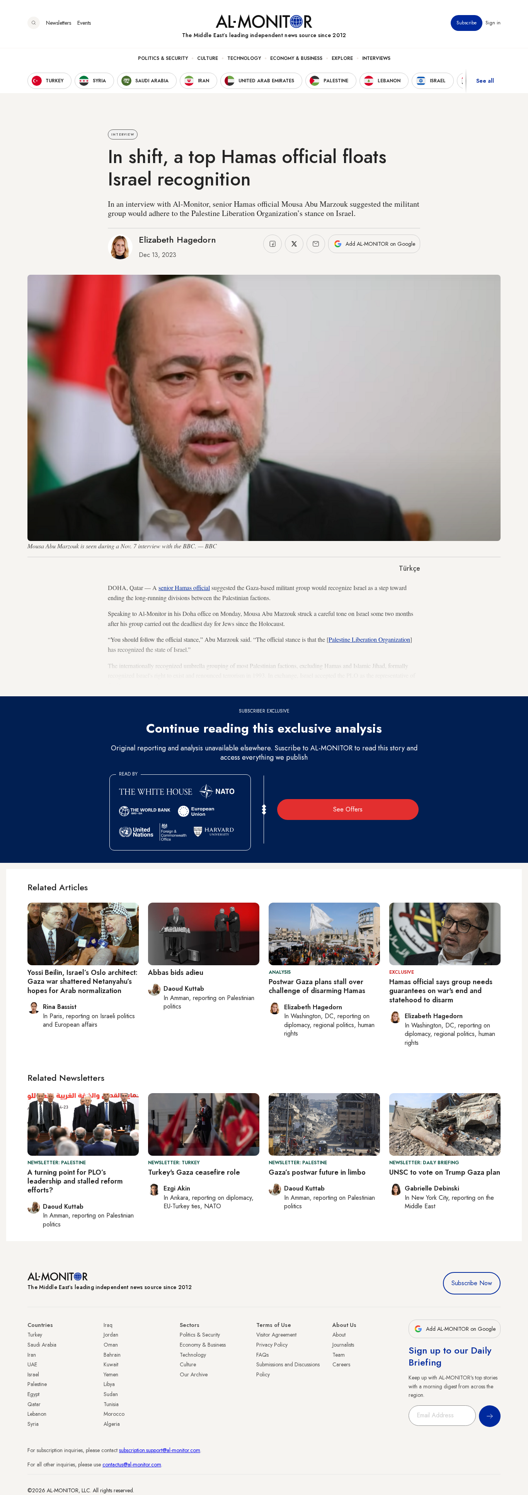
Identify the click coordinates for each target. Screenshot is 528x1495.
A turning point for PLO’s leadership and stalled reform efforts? (75, 1181)
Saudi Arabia (41, 1345)
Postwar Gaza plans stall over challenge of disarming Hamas (318, 986)
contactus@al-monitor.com (131, 1464)
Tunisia (111, 1404)
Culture (207, 58)
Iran (31, 1355)
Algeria (112, 1424)
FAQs (262, 1355)
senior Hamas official (184, 587)
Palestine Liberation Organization (369, 639)
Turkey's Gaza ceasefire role (194, 1172)
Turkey (34, 1335)
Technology (244, 58)
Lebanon (36, 1414)
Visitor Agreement (276, 1335)
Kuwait (111, 1364)
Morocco (114, 1414)
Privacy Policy (272, 1345)
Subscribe (466, 22)
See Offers (348, 809)
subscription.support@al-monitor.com (159, 1450)
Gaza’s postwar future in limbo (317, 1172)
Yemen (111, 1374)
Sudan (111, 1394)
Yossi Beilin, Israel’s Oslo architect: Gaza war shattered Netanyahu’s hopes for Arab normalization (82, 982)
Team (338, 1355)
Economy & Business (296, 58)
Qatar (34, 1404)
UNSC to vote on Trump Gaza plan (444, 1172)
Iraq (108, 1325)
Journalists (343, 1345)
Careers (341, 1364)
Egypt (33, 1394)
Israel (33, 1374)
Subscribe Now (471, 1283)
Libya (109, 1384)
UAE (32, 1364)
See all (485, 81)
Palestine (37, 1384)
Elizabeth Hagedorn (177, 239)
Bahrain (112, 1355)
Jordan (111, 1335)
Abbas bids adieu (175, 973)
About (339, 1335)
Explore (342, 58)
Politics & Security (163, 58)
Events (84, 23)
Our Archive (194, 1374)
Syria (33, 1424)
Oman (111, 1345)
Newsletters (58, 23)
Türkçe (409, 568)
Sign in (493, 22)
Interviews (376, 58)
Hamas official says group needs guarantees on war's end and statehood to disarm (440, 991)
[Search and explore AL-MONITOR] (33, 23)
